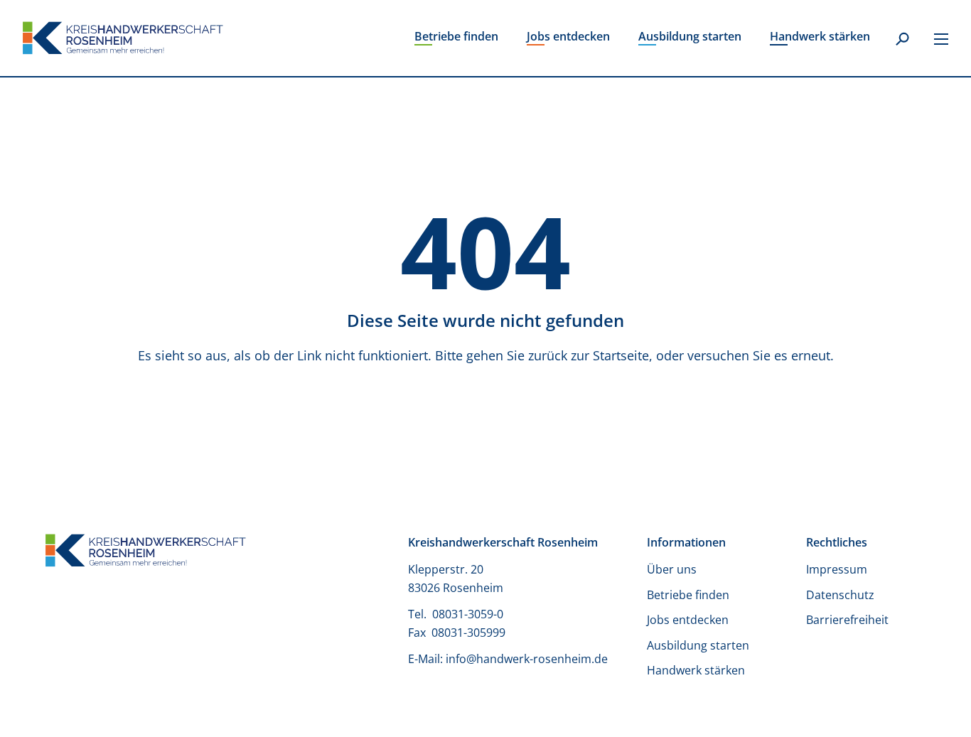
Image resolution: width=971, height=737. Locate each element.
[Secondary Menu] (941, 38)
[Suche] (902, 40)
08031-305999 (468, 632)
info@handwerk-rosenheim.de (527, 659)
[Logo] (123, 38)
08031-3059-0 (469, 614)
